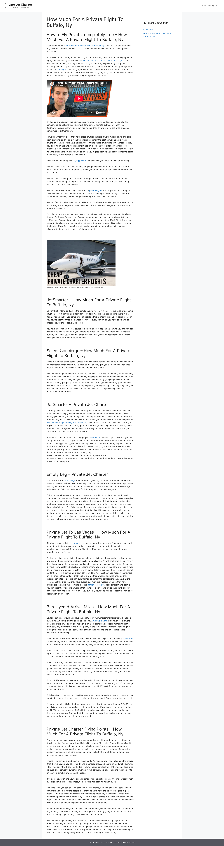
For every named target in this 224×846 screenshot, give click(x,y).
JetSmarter (95, 437)
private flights (95, 190)
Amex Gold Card (99, 621)
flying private (80, 160)
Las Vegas (62, 69)
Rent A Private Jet (209, 6)
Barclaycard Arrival (96, 585)
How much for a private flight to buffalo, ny (84, 45)
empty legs (70, 480)
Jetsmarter (128, 638)
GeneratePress (128, 842)
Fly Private (148, 29)
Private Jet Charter (18, 4)
